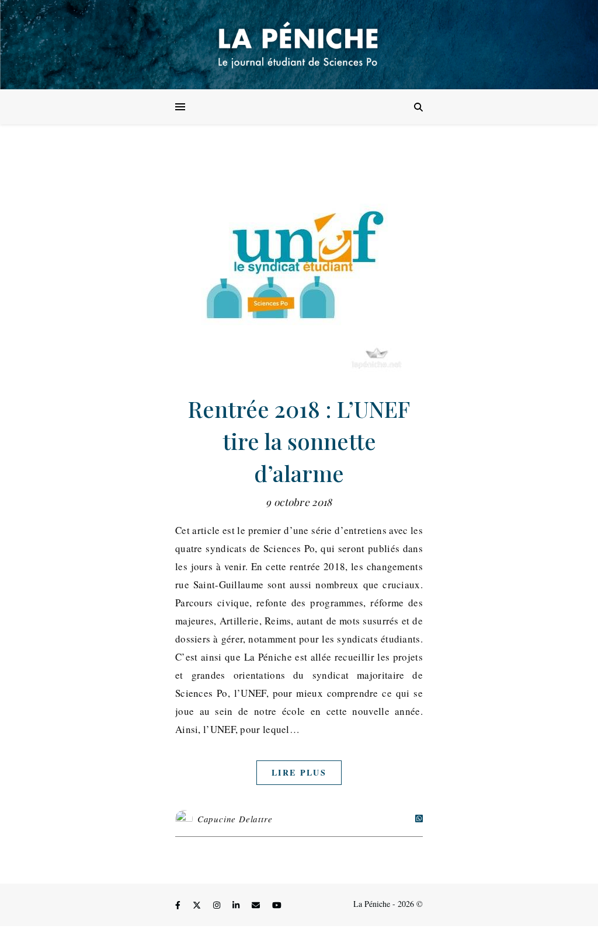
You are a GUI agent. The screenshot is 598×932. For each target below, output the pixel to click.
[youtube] (276, 905)
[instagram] (217, 905)
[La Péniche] (299, 44)
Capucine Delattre (235, 819)
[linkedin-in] (237, 905)
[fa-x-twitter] (198, 905)
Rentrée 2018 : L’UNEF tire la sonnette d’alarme (299, 441)
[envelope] (257, 905)
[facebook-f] (179, 905)
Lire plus (299, 772)
